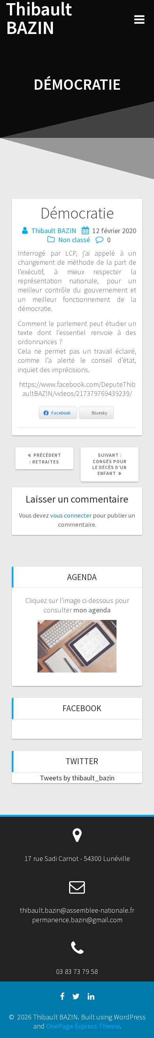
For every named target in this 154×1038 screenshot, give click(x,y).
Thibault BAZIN (39, 18)
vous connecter (71, 515)
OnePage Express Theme (83, 1025)
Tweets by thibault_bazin (77, 777)
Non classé (74, 239)
